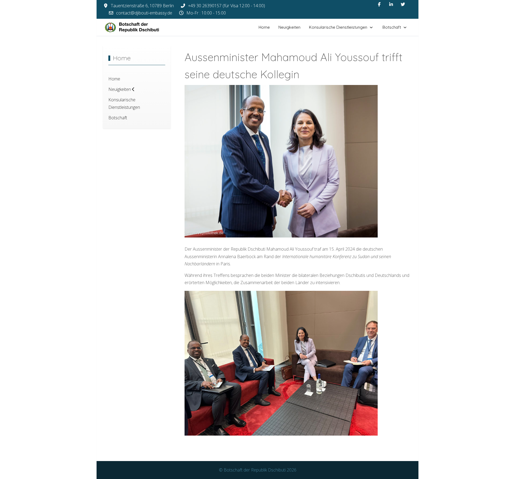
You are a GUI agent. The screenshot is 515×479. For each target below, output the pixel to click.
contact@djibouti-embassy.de (144, 13)
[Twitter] (403, 4)
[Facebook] (379, 4)
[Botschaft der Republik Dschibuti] (136, 27)
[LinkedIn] (391, 4)
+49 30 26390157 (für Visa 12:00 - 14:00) (226, 6)
